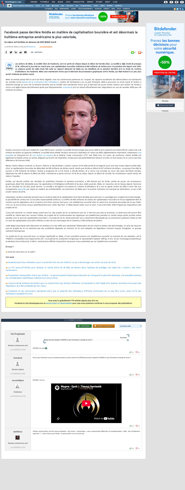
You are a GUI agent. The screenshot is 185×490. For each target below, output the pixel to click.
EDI (77, 6)
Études (99, 2)
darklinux (17, 432)
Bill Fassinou (31, 47)
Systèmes (118, 6)
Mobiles (110, 6)
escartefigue (18, 380)
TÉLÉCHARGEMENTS (85, 9)
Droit (107, 2)
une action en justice (42, 155)
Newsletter (78, 2)
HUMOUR (126, 9)
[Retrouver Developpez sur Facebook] (180, 9)
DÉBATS (106, 9)
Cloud (38, 6)
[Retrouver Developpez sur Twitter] (177, 9)
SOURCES (98, 9)
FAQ (53, 2)
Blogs (60, 2)
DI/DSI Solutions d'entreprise (23, 6)
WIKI (113, 9)
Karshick (18, 358)
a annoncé (67, 87)
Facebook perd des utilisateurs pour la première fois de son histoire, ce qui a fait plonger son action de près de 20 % (62, 262)
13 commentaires (46, 47)
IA (43, 6)
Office (102, 6)
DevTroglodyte (18, 334)
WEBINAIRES (64, 9)
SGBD (96, 6)
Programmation (86, 6)
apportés (22, 189)
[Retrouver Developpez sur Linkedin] (183, 9)
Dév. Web (69, 6)
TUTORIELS (49, 9)
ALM (47, 6)
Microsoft (55, 6)
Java (62, 6)
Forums (33, 2)
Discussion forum (166, 105)
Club (115, 2)
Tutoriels (44, 2)
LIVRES (73, 9)
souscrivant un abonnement (59, 303)
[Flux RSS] (175, 9)
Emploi (90, 2)
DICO (119, 9)
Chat (68, 2)
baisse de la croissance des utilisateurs (40, 82)
